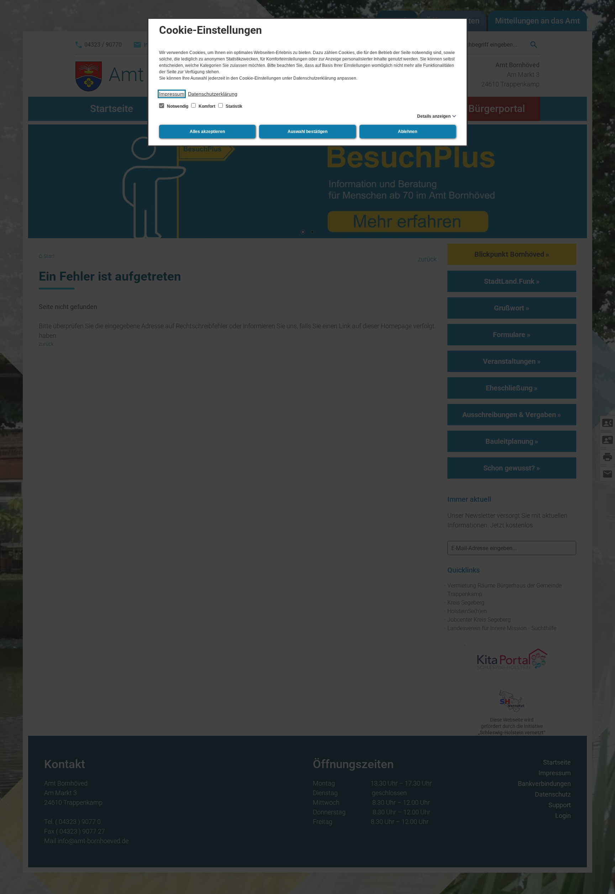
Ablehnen (407, 131)
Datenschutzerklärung (212, 94)
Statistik (233, 106)
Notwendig (177, 106)
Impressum (171, 94)
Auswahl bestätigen (307, 131)
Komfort (207, 106)
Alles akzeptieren (207, 131)
